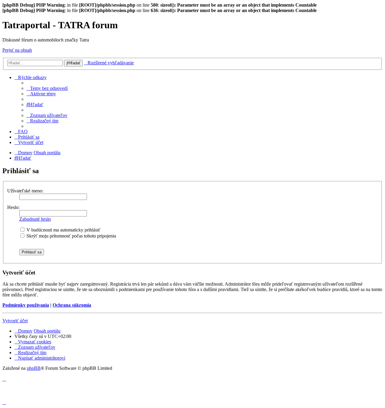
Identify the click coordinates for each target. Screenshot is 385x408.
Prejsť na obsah (17, 50)
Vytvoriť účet (15, 320)
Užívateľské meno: (25, 190)
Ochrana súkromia (72, 305)
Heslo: (13, 207)
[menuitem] (47, 88)
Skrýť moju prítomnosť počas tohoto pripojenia (70, 235)
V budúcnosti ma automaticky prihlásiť (62, 229)
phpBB (34, 368)
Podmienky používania (25, 305)
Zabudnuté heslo (35, 219)
